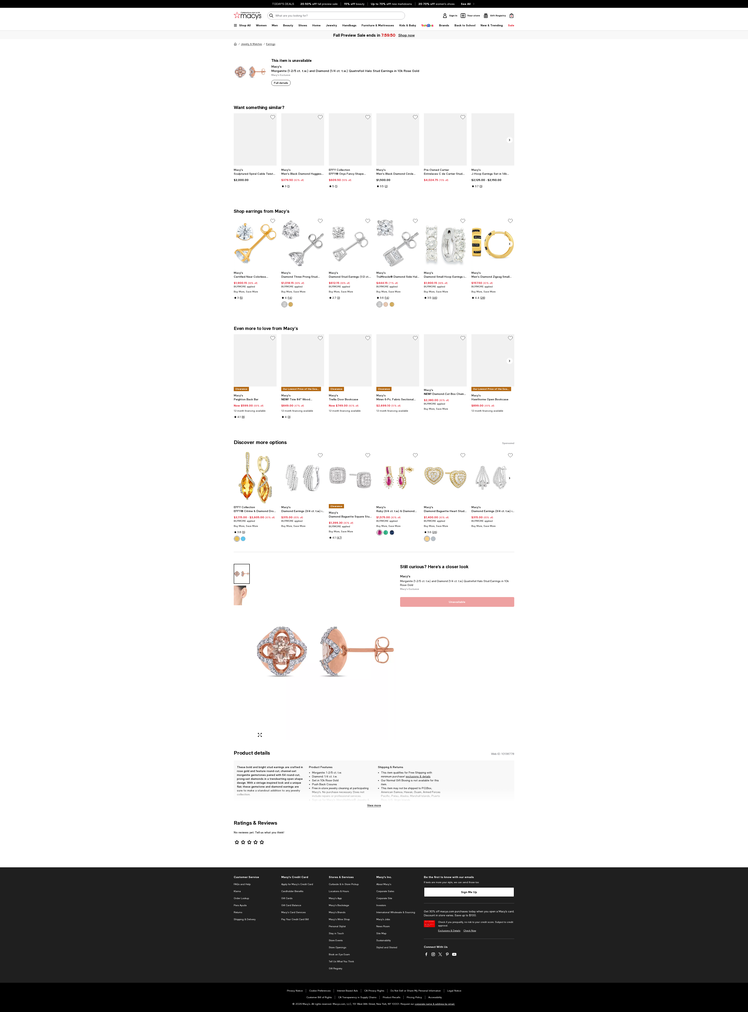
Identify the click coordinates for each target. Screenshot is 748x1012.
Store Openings (337, 947)
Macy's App (335, 898)
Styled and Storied (386, 947)
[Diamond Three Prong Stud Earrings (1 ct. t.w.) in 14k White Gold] (302, 243)
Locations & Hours (339, 891)
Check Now (469, 930)
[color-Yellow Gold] (290, 304)
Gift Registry (335, 968)
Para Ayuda (240, 905)
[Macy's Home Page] (247, 15)
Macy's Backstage (339, 905)
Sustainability (383, 940)
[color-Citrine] (237, 538)
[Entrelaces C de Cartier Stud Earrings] (445, 139)
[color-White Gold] (284, 304)
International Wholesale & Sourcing (395, 912)
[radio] (284, 304)
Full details (281, 82)
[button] (314, 652)
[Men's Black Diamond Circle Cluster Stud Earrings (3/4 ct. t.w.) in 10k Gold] (397, 139)
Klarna (237, 891)
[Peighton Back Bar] (255, 360)
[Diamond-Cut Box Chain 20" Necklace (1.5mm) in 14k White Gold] (445, 360)
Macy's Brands (337, 912)
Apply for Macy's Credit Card (297, 884)
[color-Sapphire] (392, 532)
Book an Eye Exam (339, 954)
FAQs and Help (242, 884)
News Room (383, 926)
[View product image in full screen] (260, 735)
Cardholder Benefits (292, 891)
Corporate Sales (385, 891)
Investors (381, 905)
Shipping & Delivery (245, 919)
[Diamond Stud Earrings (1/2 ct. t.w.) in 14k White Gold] (350, 243)
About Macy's (383, 884)
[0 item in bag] (511, 15)
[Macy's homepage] (235, 44)
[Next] (509, 140)
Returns (238, 912)
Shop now (406, 35)
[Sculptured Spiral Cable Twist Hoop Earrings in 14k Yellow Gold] (255, 139)
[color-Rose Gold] (385, 304)
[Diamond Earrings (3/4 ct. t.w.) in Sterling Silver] (302, 477)
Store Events (336, 940)
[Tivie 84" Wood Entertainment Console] (302, 360)
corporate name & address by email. (435, 1004)
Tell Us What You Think (341, 961)
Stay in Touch (336, 933)
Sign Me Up (469, 892)
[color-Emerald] (385, 532)
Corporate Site (384, 898)
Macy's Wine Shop (339, 919)
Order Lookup (241, 898)
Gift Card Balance (291, 905)
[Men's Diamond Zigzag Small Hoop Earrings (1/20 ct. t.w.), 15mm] (492, 243)
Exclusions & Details (449, 930)
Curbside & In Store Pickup (344, 884)
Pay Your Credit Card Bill (295, 919)
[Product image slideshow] (324, 652)
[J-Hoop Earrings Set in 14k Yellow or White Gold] (492, 139)
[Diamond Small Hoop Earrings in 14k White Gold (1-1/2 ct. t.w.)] (445, 243)
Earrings (270, 44)
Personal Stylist (337, 926)
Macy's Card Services (293, 912)
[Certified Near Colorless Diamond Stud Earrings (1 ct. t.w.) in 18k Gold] (255, 243)
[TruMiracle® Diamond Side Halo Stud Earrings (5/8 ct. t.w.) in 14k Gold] (397, 243)
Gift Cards (286, 898)
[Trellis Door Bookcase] (350, 360)
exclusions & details (418, 776)
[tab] (242, 574)
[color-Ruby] (379, 532)
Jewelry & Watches (251, 44)
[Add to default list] (272, 117)
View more (374, 805)
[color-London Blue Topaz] (243, 538)
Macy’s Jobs (383, 919)
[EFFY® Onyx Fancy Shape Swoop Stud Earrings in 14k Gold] (350, 139)
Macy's (276, 66)
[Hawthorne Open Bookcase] (492, 360)
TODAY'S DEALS (283, 3)
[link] (255, 175)
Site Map (381, 933)
